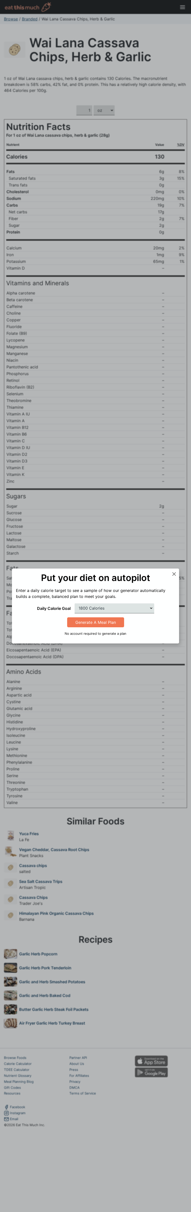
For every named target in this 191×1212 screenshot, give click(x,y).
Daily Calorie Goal (54, 608)
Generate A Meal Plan (95, 622)
